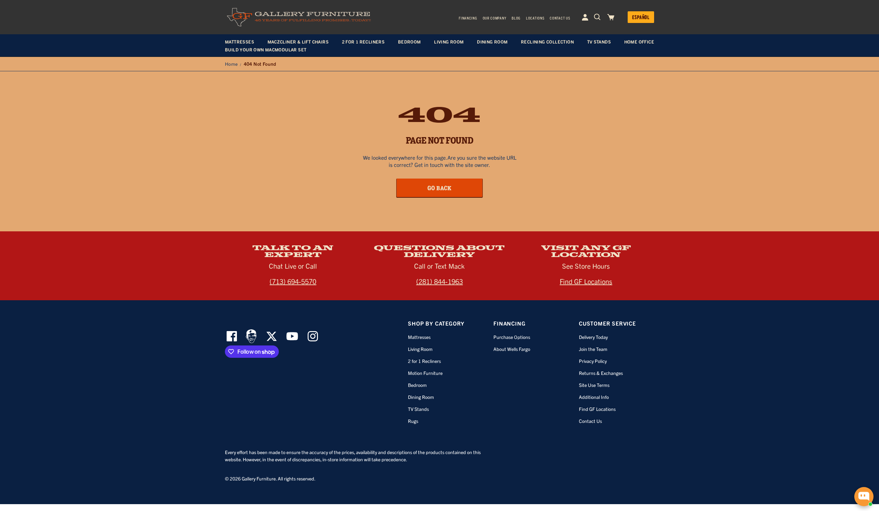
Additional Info (594, 397)
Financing (468, 17)
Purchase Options (511, 337)
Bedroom (417, 385)
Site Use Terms (594, 385)
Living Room (420, 349)
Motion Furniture (425, 373)
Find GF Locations (586, 281)
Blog (516, 17)
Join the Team (593, 349)
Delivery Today (593, 337)
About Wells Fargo (511, 349)
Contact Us (560, 17)
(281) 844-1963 (439, 281)
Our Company (494, 17)
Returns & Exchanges (601, 373)
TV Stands (418, 409)
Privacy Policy (593, 361)
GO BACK (439, 188)
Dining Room (421, 397)
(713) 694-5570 (293, 281)
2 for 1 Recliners (424, 361)
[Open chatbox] (864, 496)
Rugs (413, 421)
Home (231, 64)
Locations (535, 17)
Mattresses (419, 337)
